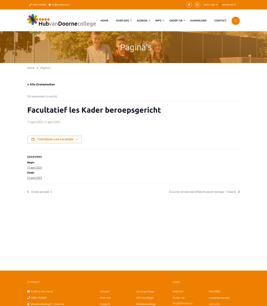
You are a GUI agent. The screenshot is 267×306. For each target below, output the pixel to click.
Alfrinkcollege (144, 297)
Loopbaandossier (219, 297)
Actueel (104, 291)
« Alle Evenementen (41, 84)
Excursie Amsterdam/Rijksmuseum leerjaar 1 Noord (202, 192)
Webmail (178, 291)
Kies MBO (215, 291)
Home (104, 20)
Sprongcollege (145, 291)
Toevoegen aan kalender (55, 139)
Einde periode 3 (41, 192)
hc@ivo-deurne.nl (61, 4)
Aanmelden (198, 20)
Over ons (105, 297)
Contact (220, 20)
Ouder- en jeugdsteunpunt (183, 300)
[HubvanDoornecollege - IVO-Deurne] (61, 22)
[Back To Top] (259, 299)
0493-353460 (39, 4)
